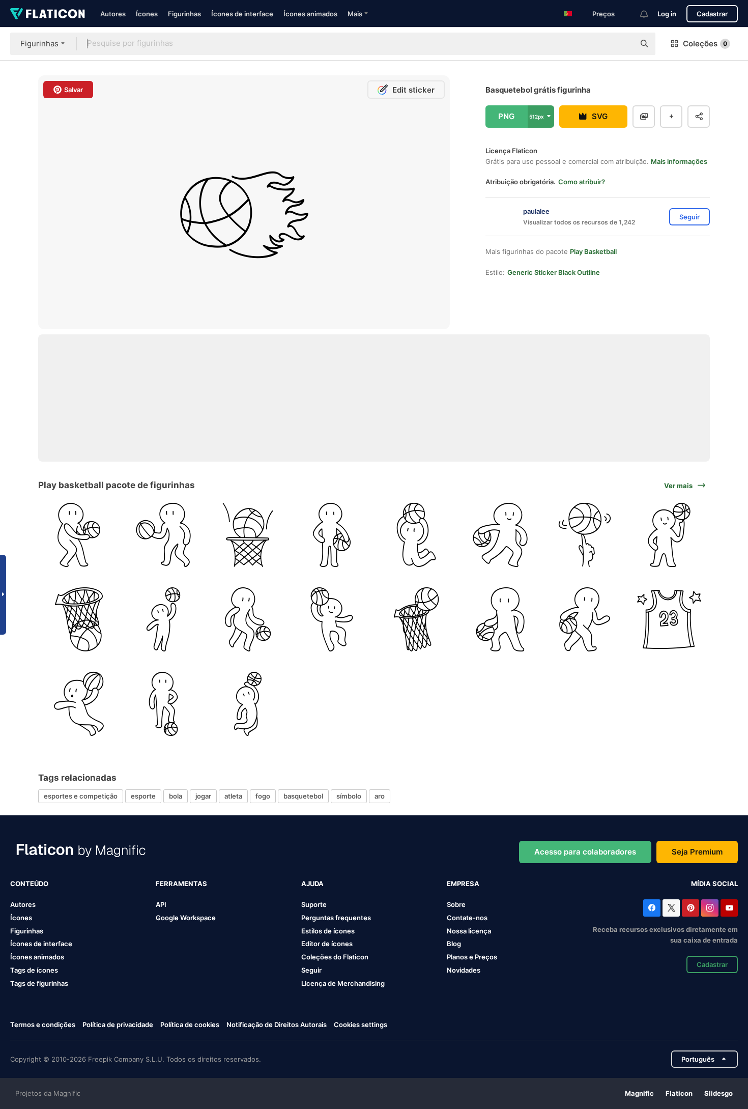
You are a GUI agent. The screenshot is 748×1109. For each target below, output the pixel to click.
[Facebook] (651, 908)
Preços (603, 14)
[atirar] (247, 535)
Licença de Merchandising (343, 983)
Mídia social (714, 883)
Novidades (463, 970)
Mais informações (679, 161)
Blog (454, 944)
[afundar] (416, 535)
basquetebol (303, 796)
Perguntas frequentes (336, 918)
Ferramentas (181, 883)
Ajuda (312, 883)
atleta (233, 796)
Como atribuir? (581, 182)
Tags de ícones (34, 970)
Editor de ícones (327, 944)
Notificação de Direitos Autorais (276, 1024)
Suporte (314, 904)
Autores (113, 14)
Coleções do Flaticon (334, 957)
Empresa (463, 883)
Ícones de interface (242, 14)
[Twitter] (671, 908)
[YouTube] (729, 908)
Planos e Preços (472, 957)
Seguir (311, 970)
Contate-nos (467, 918)
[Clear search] (622, 44)
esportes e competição (81, 796)
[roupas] (668, 619)
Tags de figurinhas (39, 983)
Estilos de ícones (328, 931)
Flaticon (679, 1093)
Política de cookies (189, 1024)
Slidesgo (718, 1093)
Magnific (639, 1093)
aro (380, 796)
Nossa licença (469, 931)
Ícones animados (310, 14)
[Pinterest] (690, 908)
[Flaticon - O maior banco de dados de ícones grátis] (47, 13)
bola (175, 796)
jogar (203, 796)
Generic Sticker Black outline (553, 272)
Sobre (456, 904)
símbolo (348, 796)
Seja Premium (697, 852)
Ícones (147, 14)
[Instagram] (709, 908)
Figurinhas (184, 14)
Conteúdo (29, 883)
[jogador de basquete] (79, 535)
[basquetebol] (584, 535)
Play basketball (593, 251)
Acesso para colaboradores (585, 852)
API (161, 904)
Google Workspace (186, 918)
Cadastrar (712, 14)
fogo (262, 796)
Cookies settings (360, 1025)
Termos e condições (42, 1024)
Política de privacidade (117, 1024)
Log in (666, 14)
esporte (143, 796)
